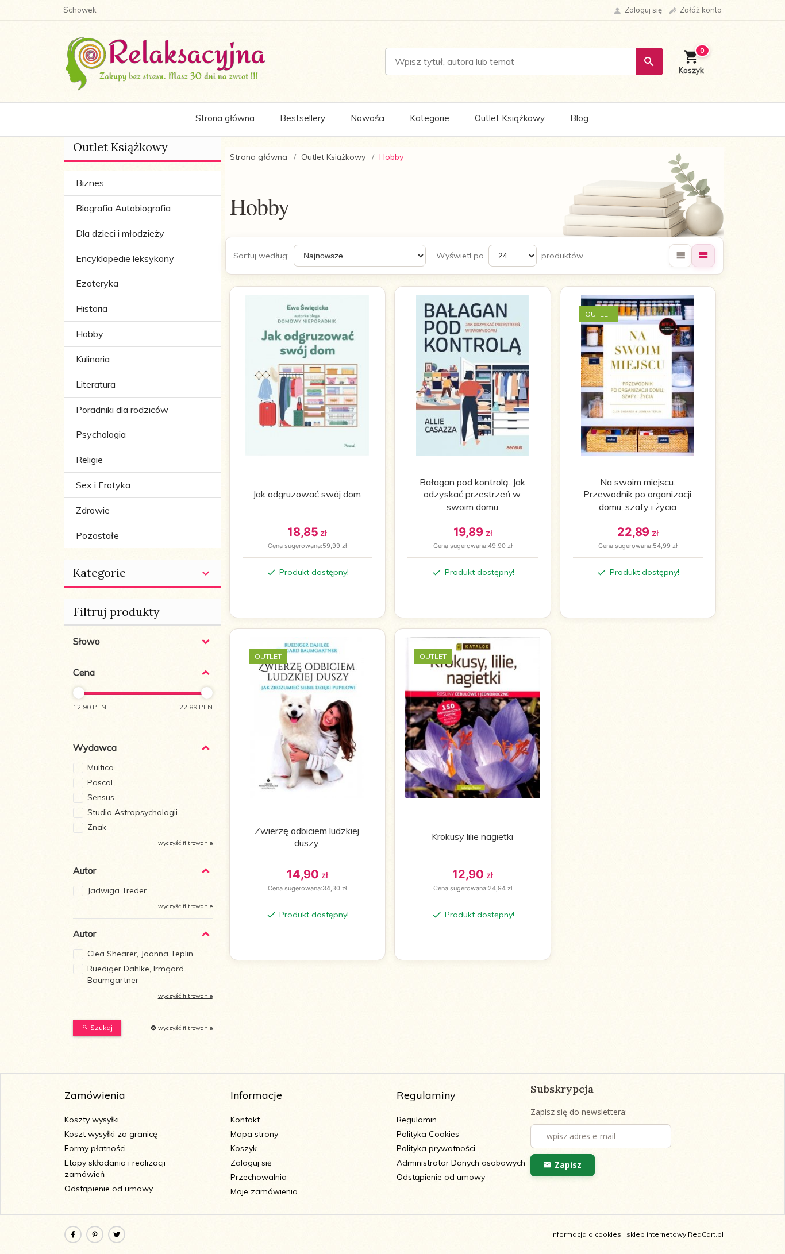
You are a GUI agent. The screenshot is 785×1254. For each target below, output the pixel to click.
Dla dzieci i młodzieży (120, 233)
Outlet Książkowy (510, 118)
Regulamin (417, 1119)
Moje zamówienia (264, 1191)
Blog (579, 118)
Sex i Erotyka (103, 485)
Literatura (96, 384)
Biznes (90, 182)
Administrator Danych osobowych (461, 1162)
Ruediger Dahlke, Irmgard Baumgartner (135, 974)
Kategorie (429, 118)
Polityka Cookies (428, 1134)
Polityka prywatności (436, 1148)
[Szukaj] (649, 61)
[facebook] (73, 1234)
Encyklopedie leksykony (125, 258)
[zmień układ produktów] (680, 255)
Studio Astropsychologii (132, 812)
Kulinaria (93, 359)
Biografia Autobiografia (123, 208)
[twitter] (116, 1234)
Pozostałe (97, 535)
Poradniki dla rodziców (122, 409)
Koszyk (243, 1148)
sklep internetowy (656, 1234)
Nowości (367, 118)
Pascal (100, 782)
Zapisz (568, 1164)
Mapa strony (254, 1134)
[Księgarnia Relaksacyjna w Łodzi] (165, 61)
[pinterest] (94, 1234)
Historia (91, 308)
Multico (100, 767)
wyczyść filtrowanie (184, 1028)
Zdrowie (93, 510)
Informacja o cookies (586, 1234)
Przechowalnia (258, 1177)
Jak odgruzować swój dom (307, 494)
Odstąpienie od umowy (108, 1188)
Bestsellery (302, 118)
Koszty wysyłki (91, 1119)
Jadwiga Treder (117, 890)
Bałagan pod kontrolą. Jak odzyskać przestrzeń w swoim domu (472, 494)
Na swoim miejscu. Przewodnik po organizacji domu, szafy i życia (637, 494)
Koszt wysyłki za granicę (110, 1134)
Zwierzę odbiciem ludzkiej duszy (307, 837)
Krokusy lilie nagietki (472, 836)
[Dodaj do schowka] (363, 302)
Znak (96, 827)
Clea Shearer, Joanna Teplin (140, 953)
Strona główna (225, 118)
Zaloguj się (251, 1162)
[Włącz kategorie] (206, 573)
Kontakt (245, 1119)
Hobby (89, 333)
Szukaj (100, 1027)
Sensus (100, 797)
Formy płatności (95, 1148)
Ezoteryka (97, 283)
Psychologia (101, 434)
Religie (89, 459)
